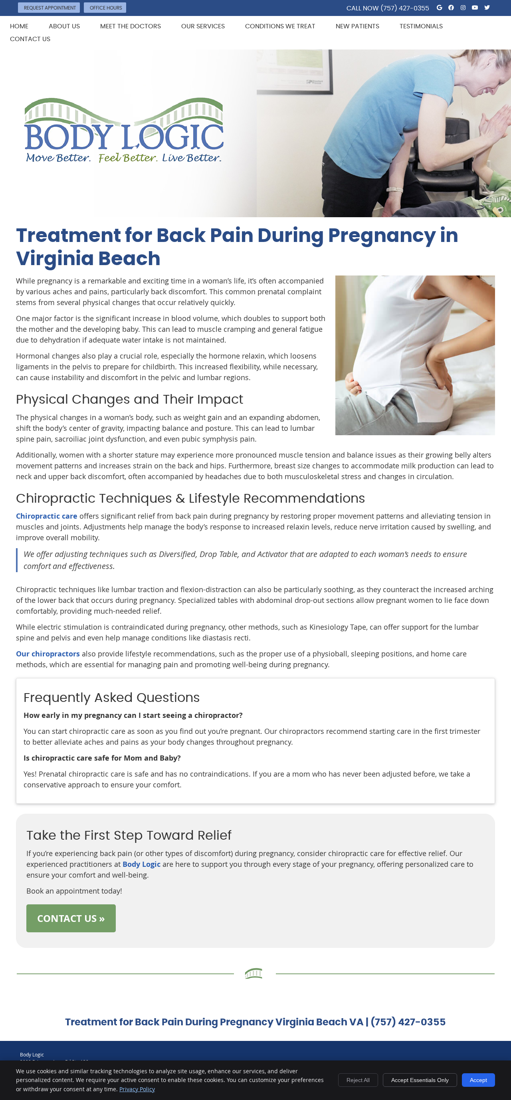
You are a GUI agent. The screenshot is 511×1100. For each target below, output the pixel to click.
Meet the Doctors (130, 26)
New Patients (357, 26)
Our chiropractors (48, 654)
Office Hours (106, 8)
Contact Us (30, 39)
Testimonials (421, 26)
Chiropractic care (46, 516)
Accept (478, 1080)
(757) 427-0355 (404, 8)
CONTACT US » (71, 918)
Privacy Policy (137, 1089)
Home (19, 26)
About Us (64, 26)
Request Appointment (50, 8)
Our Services (203, 26)
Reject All (358, 1080)
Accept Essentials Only (420, 1080)
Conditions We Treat (280, 26)
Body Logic (141, 864)
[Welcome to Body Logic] (124, 160)
